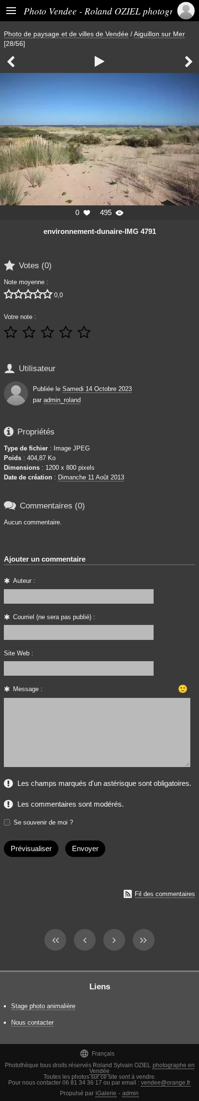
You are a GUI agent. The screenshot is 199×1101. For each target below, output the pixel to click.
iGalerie (106, 1093)
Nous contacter (32, 1022)
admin (130, 1093)
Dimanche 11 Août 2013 (91, 477)
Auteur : (24, 580)
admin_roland (62, 400)
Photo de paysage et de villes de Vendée (66, 34)
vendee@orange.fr (165, 1083)
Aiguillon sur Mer (159, 34)
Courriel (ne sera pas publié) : (54, 617)
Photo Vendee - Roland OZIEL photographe (108, 10)
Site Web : (18, 653)
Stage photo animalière (43, 1006)
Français (97, 1053)
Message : (28, 689)
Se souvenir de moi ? (43, 822)
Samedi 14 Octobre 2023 (97, 388)
